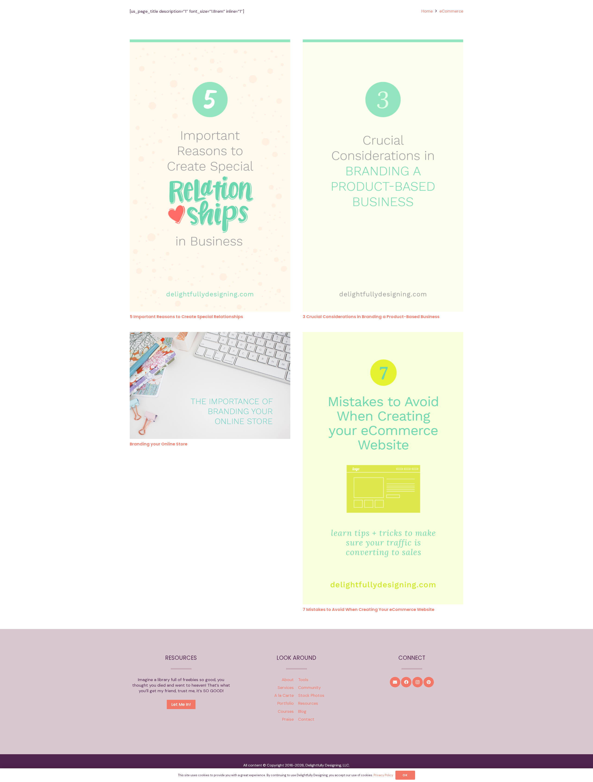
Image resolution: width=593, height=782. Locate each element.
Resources (308, 703)
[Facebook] (406, 682)
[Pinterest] (428, 682)
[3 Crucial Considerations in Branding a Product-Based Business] (383, 42)
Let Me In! (181, 704)
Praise (288, 719)
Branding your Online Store (158, 444)
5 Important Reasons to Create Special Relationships (186, 316)
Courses (286, 711)
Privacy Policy (383, 775)
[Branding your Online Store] (210, 335)
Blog (302, 711)
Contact (306, 719)
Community (309, 687)
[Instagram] (417, 682)
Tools (303, 679)
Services (286, 687)
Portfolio (285, 703)
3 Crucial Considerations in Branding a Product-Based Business (371, 316)
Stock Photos (311, 695)
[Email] (395, 682)
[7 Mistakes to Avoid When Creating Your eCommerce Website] (383, 335)
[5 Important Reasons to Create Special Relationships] (210, 42)
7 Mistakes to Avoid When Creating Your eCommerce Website (368, 609)
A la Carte (284, 695)
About (288, 679)
